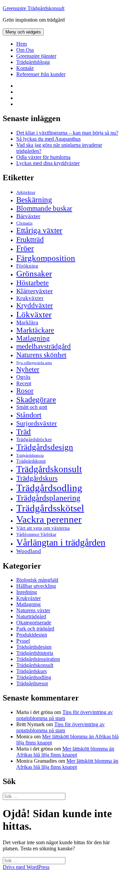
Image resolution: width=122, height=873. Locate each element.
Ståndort (28, 415)
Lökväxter (34, 314)
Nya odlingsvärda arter (34, 363)
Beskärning (34, 199)
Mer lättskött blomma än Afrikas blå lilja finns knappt (65, 752)
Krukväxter (30, 298)
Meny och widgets (23, 32)
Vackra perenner (49, 519)
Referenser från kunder (40, 74)
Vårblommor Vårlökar (36, 534)
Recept (23, 383)
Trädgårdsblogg (33, 62)
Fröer (25, 248)
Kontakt (25, 68)
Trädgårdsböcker (34, 439)
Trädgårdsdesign (44, 447)
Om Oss (25, 50)
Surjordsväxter (36, 423)
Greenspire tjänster (36, 56)
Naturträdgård (31, 616)
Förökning (27, 266)
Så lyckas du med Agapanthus (48, 139)
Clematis (24, 223)
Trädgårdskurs (37, 478)
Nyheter (27, 369)
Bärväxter (28, 216)
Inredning (26, 592)
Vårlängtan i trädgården (60, 542)
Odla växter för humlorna (43, 157)
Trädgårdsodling (49, 487)
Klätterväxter (34, 291)
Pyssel (23, 641)
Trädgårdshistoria (30, 455)
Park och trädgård (35, 628)
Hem (21, 44)
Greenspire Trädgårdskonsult (33, 8)
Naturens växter (33, 610)
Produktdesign (31, 635)
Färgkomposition (45, 257)
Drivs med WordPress (26, 867)
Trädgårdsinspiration (38, 659)
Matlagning (33, 338)
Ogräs (23, 377)
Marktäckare (35, 330)
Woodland (28, 551)
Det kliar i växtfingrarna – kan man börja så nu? (67, 133)
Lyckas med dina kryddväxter (48, 163)
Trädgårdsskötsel (50, 508)
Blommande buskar (44, 208)
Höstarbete (32, 282)
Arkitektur (25, 192)
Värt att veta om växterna (43, 528)
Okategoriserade (33, 622)
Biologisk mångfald (37, 580)
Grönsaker (34, 273)
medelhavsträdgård (43, 346)
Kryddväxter (34, 305)
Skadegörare (36, 399)
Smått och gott (31, 407)
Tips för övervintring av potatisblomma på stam (64, 715)
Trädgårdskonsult (49, 469)
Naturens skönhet (41, 355)
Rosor (25, 391)
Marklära (27, 322)
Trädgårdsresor (32, 683)
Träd (23, 431)
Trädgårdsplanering (48, 497)
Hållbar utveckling (36, 586)
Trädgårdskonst (31, 461)
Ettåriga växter (39, 230)
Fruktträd (30, 239)
